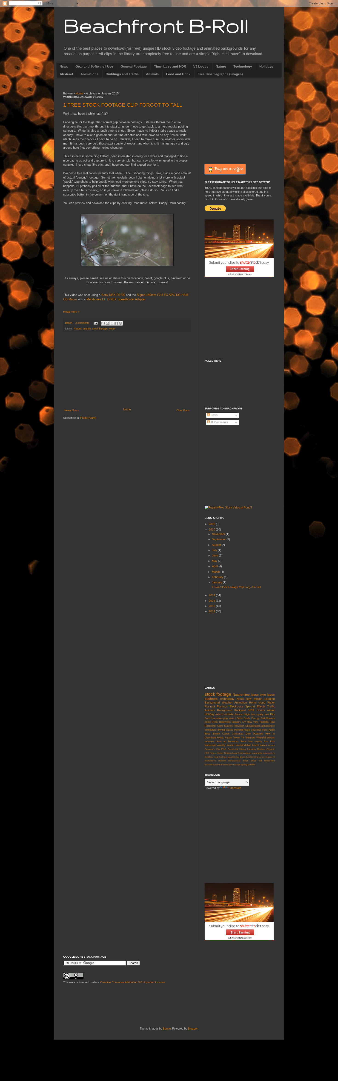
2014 (212, 595)
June (215, 555)
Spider (220, 753)
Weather (227, 702)
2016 (212, 524)
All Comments (219, 422)
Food (207, 718)
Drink (215, 722)
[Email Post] (95, 322)
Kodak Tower (232, 737)
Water (271, 702)
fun (225, 757)
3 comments (82, 322)
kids (272, 741)
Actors (271, 745)
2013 (212, 600)
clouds (261, 710)
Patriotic (264, 722)
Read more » (71, 311)
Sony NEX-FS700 (113, 295)
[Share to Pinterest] (120, 323)
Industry (236, 722)
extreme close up (215, 741)
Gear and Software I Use (94, 66)
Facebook (233, 749)
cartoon (247, 753)
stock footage (99, 328)
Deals (247, 718)
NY (244, 722)
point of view (221, 764)
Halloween (225, 722)
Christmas (237, 733)
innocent (270, 757)
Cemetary (210, 749)
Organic (270, 749)
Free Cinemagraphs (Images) (220, 74)
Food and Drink (178, 74)
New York (252, 722)
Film (272, 714)
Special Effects (255, 706)
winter (112, 328)
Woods (271, 737)
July (215, 550)
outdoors (211, 699)
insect (232, 718)
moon (246, 760)
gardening (233, 757)
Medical (261, 749)
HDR (251, 710)
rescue (236, 764)
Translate (235, 788)
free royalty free (258, 741)
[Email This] (103, 323)
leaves (229, 729)
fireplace (209, 757)
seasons (256, 729)
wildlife (251, 764)
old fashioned (267, 760)
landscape (210, 745)
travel (255, 745)
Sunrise (228, 725)
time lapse (267, 694)
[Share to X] (111, 323)
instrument (210, 760)
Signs (213, 753)
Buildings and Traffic (122, 74)
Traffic (271, 706)
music (247, 729)
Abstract (66, 74)
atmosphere (268, 725)
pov (230, 764)
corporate (257, 753)
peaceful (209, 764)
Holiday (209, 714)
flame (243, 741)
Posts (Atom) (88, 418)
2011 (212, 611)
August (216, 545)
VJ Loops (200, 66)
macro (219, 714)
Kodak (220, 737)
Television (238, 725)
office (253, 760)
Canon (225, 733)
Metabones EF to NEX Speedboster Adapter (115, 299)
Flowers (270, 718)
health (249, 757)
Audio (272, 729)
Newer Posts (71, 410)
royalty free (262, 714)
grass (242, 757)
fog (216, 757)
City (218, 749)
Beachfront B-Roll (156, 25)
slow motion (254, 699)
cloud (261, 702)
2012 (212, 606)
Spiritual (228, 753)
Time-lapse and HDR (170, 66)
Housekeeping (220, 718)
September (219, 539)
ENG (223, 749)
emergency (269, 753)
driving (221, 729)
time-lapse (251, 694)
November (219, 534)
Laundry (251, 749)
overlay (221, 745)
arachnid (238, 753)
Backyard (240, 710)
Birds (240, 718)
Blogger (193, 1028)
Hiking (242, 749)
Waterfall (261, 737)
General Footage (133, 66)
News (64, 66)
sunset (230, 745)
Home (79, 93)
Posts (214, 415)
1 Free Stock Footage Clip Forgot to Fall (122, 105)
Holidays (266, 66)
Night (247, 714)
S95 (207, 753)
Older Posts (183, 410)
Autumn (239, 714)
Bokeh (216, 733)
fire (253, 714)
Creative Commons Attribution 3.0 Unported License (132, 982)
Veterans (250, 737)
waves (263, 745)
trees (265, 729)
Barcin (167, 1028)
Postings (222, 706)
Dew (248, 733)
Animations (89, 74)
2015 (212, 529)
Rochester (210, 725)
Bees (207, 733)
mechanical (234, 760)
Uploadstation (253, 725)
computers (211, 729)
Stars (220, 725)
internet (222, 760)
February (218, 577)
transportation (243, 745)
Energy (255, 718)
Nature (221, 66)
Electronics (236, 706)
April (215, 566)
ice (263, 757)
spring (244, 764)
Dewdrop (258, 733)
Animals (152, 74)
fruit (221, 757)
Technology (242, 66)
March (216, 571)
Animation (240, 702)
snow (208, 722)
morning (238, 729)
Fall (263, 718)
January (217, 582)
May (215, 561)
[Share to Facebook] (116, 323)
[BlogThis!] (107, 323)
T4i (242, 737)
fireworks (233, 741)
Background (224, 710)
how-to (257, 757)
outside (87, 328)
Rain (272, 722)
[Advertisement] (127, 370)
